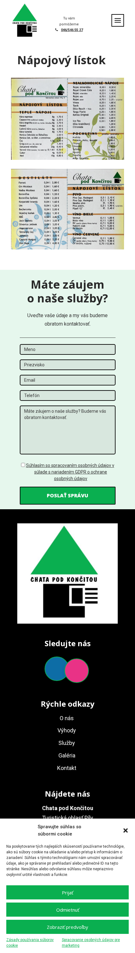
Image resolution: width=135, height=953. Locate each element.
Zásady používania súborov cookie (30, 943)
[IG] (76, 670)
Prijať (67, 892)
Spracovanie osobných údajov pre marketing (91, 943)
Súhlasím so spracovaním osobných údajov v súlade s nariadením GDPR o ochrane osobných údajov (70, 472)
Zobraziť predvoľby (67, 927)
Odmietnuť (67, 910)
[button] (125, 830)
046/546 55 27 (72, 30)
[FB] (57, 669)
